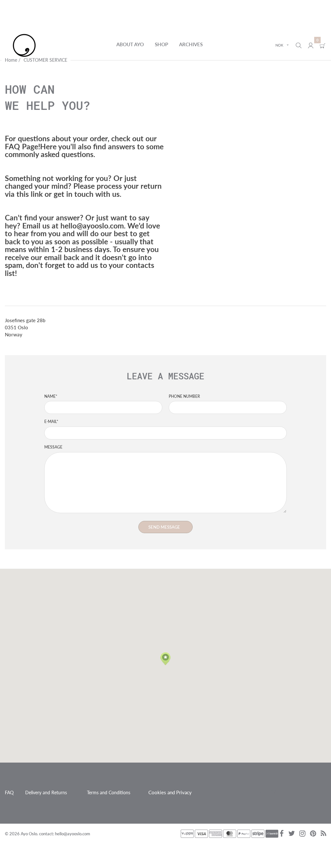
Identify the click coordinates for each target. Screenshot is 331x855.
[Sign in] (310, 45)
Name (50, 396)
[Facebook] (253, 794)
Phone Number (184, 396)
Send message (164, 527)
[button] (165, 658)
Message (53, 447)
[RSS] (294, 794)
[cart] (322, 45)
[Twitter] (263, 794)
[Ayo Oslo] (24, 45)
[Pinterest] (284, 794)
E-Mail (51, 421)
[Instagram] (274, 794)
